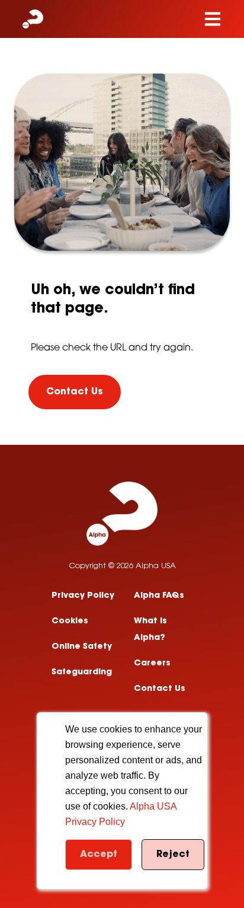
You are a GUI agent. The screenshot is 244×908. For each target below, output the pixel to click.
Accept (98, 854)
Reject (173, 854)
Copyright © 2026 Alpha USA (122, 566)
